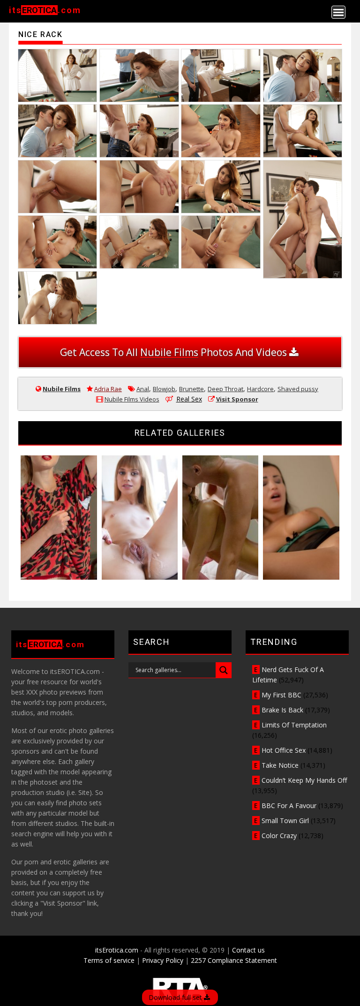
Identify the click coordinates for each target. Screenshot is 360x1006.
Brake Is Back (282, 709)
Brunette (191, 389)
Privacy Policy (162, 960)
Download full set (176, 997)
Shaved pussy (298, 389)
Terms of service (109, 960)
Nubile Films (62, 389)
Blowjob (164, 389)
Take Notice (280, 765)
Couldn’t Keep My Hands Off (304, 780)
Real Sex (189, 398)
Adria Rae (108, 389)
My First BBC (281, 694)
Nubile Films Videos (132, 399)
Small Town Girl (285, 820)
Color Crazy (279, 835)
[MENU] (338, 12)
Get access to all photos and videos (174, 352)
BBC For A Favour (289, 805)
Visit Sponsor (237, 399)
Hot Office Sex (284, 750)
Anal (142, 389)
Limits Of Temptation (294, 724)
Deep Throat (225, 389)
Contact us (248, 949)
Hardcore (260, 389)
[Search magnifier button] (224, 670)
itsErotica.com (116, 949)
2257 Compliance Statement (234, 960)
